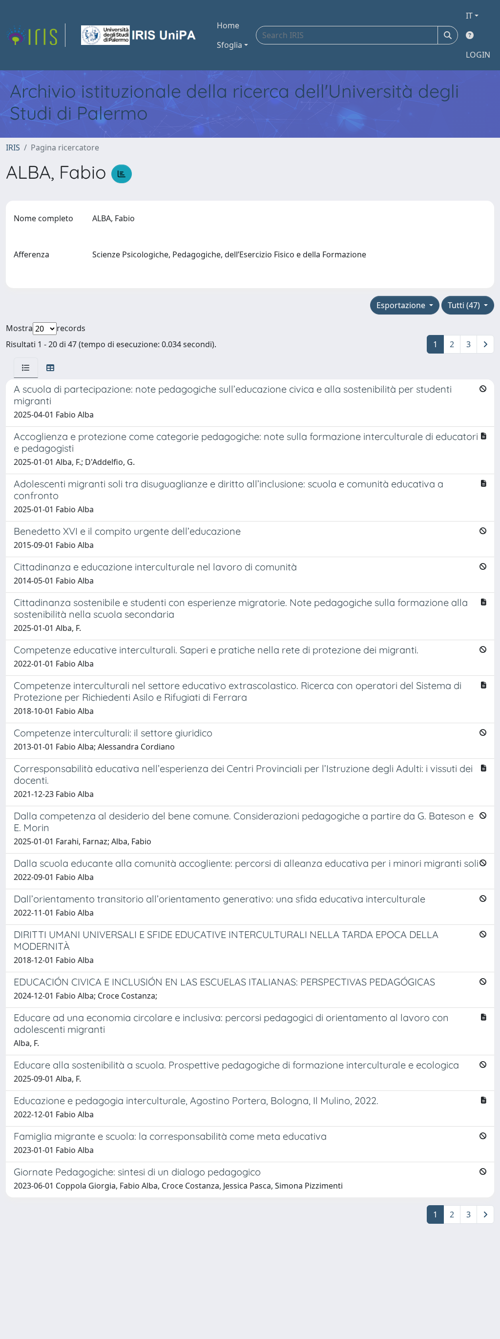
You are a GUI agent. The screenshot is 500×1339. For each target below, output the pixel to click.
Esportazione (401, 305)
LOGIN (478, 54)
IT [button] (469, 15)
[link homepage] (35, 35)
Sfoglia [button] (229, 45)
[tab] (26, 367)
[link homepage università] (139, 35)
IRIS (13, 147)
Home (228, 25)
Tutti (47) (465, 305)
